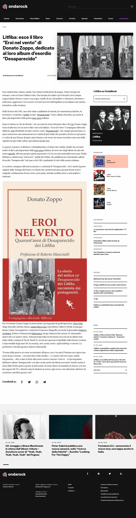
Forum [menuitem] (110, 18)
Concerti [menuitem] (59, 18)
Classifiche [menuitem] (98, 18)
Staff (69, 484)
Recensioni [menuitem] (20, 18)
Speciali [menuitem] (84, 18)
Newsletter (104, 491)
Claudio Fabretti (8, 487)
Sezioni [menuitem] (6, 18)
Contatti (71, 487)
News (4, 27)
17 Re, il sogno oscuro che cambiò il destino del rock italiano (108, 292)
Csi (72, 124)
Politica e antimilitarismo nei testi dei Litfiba (109, 306)
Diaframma (36, 333)
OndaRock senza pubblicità (110, 494)
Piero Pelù (78, 323)
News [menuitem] (48, 18)
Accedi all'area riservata (109, 497)
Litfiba (26, 114)
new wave (36, 118)
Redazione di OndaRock (14, 75)
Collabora (71, 491)
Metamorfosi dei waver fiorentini (107, 279)
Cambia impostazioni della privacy (112, 500)
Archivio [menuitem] (72, 18)
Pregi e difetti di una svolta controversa (110, 285)
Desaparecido (43, 114)
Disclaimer (104, 487)
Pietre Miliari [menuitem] (34, 18)
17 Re (96, 299)
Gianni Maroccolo (38, 326)
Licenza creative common (109, 484)
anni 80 (11, 153)
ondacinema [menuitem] (123, 18)
